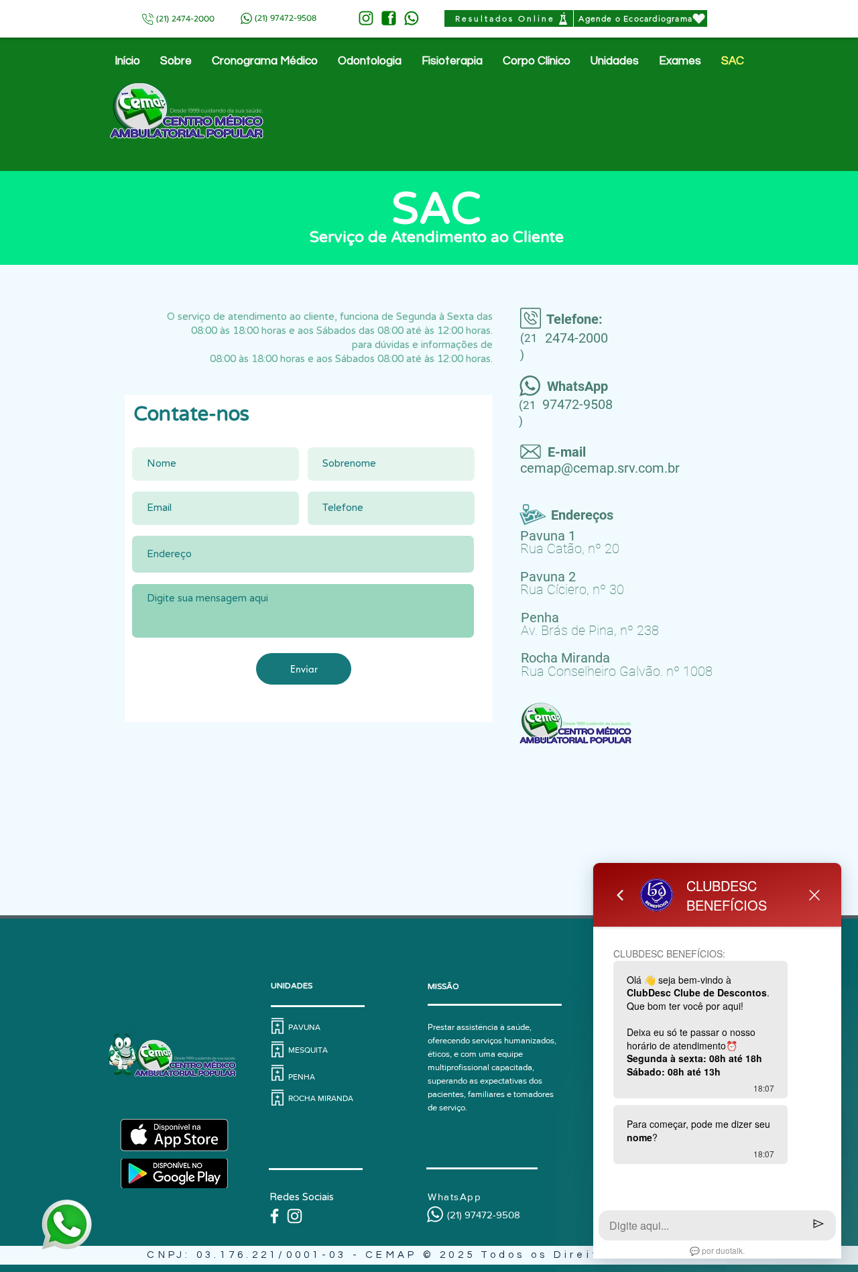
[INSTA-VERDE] (366, 18)
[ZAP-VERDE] (411, 18)
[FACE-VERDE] (388, 18)
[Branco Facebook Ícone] (274, 1216)
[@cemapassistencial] (294, 1216)
